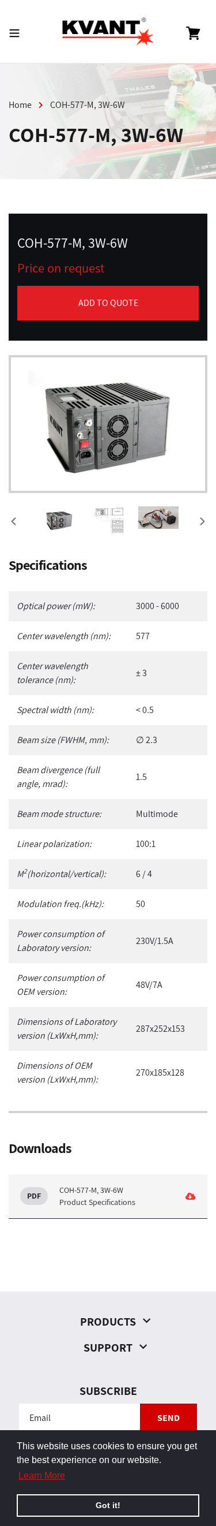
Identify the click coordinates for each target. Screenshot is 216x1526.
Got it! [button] (108, 1505)
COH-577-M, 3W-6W (87, 105)
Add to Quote (108, 303)
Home (20, 105)
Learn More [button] (41, 1475)
